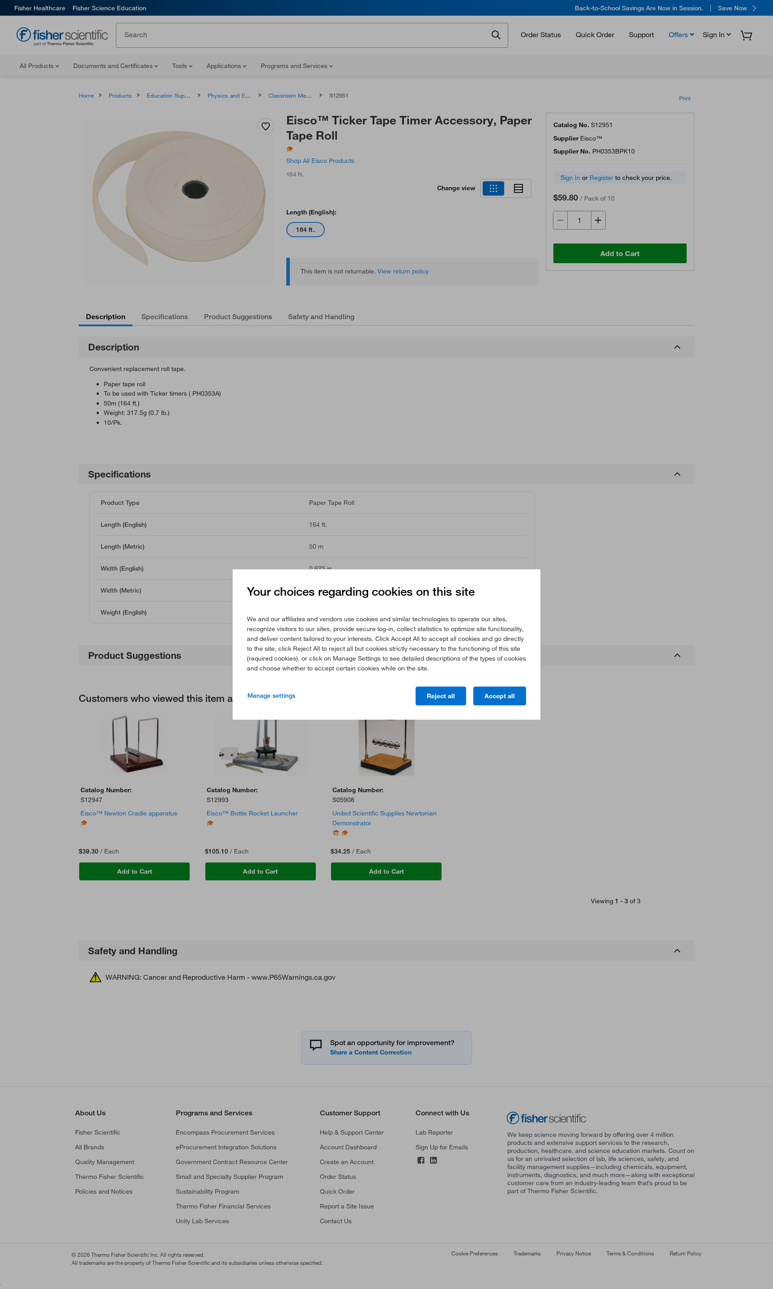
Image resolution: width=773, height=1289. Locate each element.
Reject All (441, 696)
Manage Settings (271, 695)
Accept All (499, 696)
